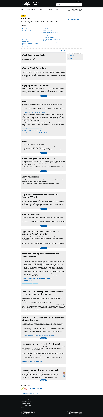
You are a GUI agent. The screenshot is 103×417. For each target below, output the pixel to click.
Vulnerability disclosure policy (27, 401)
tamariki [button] (53, 58)
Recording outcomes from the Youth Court (50, 42)
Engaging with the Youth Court (27, 32)
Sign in (79, 1)
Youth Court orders (25, 41)
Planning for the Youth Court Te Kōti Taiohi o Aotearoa (33, 112)
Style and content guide (26, 405)
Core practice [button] (49, 9)
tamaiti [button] (25, 346)
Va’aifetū (70, 58)
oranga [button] (23, 75)
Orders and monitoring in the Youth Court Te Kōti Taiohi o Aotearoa (36, 132)
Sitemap (22, 407)
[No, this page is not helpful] (25, 388)
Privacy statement (25, 399)
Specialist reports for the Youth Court (29, 39)
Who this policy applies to (27, 28)
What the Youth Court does (27, 30)
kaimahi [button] (41, 58)
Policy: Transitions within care (28, 280)
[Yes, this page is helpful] (22, 388)
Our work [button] (40, 9)
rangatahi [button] (58, 58)
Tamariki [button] (24, 323)
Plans (23, 37)
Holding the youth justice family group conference (32, 361)
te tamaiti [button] (39, 74)
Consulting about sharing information (30, 283)
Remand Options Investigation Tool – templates (32, 128)
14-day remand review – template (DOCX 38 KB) (32, 130)
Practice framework (31, 9)
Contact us (23, 397)
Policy (57, 9)
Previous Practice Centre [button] (75, 9)
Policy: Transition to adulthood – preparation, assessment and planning (37, 278)
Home (22, 9)
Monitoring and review (26, 46)
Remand (23, 35)
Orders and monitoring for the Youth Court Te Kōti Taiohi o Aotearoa (36, 186)
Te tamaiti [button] (24, 104)
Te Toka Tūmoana (72, 55)
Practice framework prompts (47, 44)
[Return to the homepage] (36, 3)
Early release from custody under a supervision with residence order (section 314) (39, 335)
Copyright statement (25, 403)
